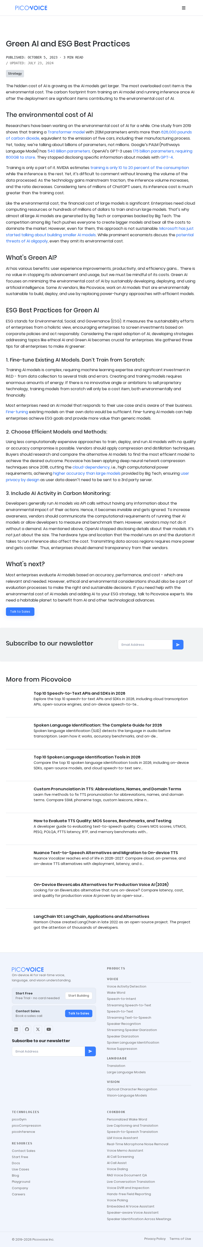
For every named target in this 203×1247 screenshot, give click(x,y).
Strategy (15, 73)
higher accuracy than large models (87, 473)
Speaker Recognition (124, 1024)
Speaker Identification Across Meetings (139, 1219)
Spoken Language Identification (133, 1042)
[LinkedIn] (16, 1029)
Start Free (20, 1157)
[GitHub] (27, 1029)
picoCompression (26, 1125)
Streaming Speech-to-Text (129, 1005)
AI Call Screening (120, 1157)
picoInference (23, 1132)
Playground (21, 1182)
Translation (116, 1066)
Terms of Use (180, 1239)
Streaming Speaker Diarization (132, 1030)
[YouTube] (49, 1029)
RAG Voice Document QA (127, 1175)
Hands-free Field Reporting (129, 1194)
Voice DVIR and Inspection (128, 1188)
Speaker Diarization (123, 1036)
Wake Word (116, 992)
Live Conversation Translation (131, 1182)
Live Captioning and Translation (132, 1125)
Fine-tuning (17, 412)
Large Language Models (126, 1072)
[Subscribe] (178, 645)
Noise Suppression (122, 1049)
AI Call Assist (117, 1163)
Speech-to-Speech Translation (132, 1132)
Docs (16, 1163)
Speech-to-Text (120, 1011)
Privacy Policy (155, 1239)
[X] (38, 1029)
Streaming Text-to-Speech (129, 1017)
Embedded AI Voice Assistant (130, 1206)
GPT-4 (166, 157)
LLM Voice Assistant (122, 1138)
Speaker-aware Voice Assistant (133, 1212)
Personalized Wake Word (127, 1119)
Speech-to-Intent (121, 999)
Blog (15, 1175)
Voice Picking (117, 1200)
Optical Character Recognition (132, 1089)
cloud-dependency (91, 467)
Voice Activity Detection (126, 986)
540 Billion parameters (69, 151)
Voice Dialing (117, 1169)
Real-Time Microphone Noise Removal (137, 1144)
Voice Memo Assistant (125, 1150)
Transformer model (66, 132)
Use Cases (20, 1169)
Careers (18, 1194)
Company (20, 1188)
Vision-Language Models (127, 1095)
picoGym (19, 1119)
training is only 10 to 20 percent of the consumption (139, 168)
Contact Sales (23, 1151)
